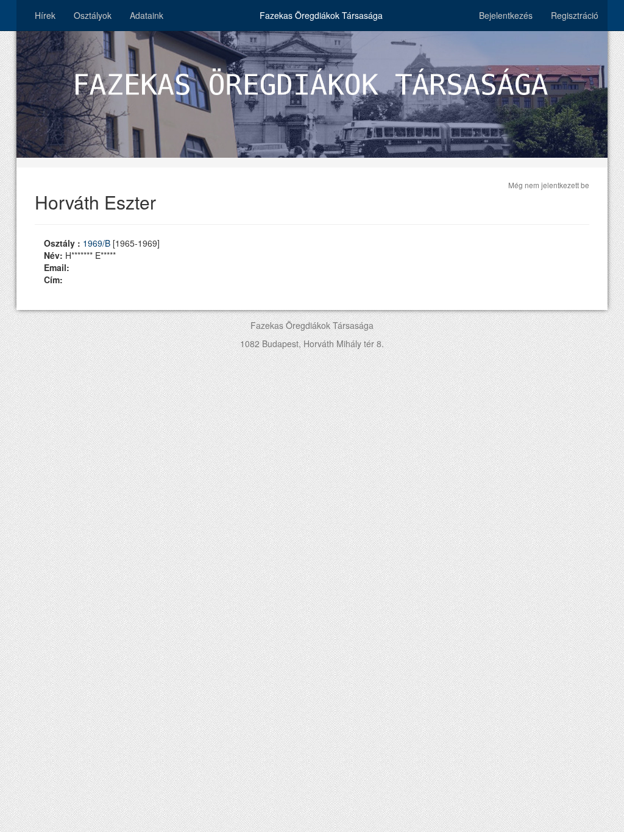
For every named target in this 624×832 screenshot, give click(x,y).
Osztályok (93, 15)
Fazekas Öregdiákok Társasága (321, 15)
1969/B (98, 243)
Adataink (146, 15)
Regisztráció (574, 15)
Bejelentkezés (506, 15)
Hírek (45, 15)
